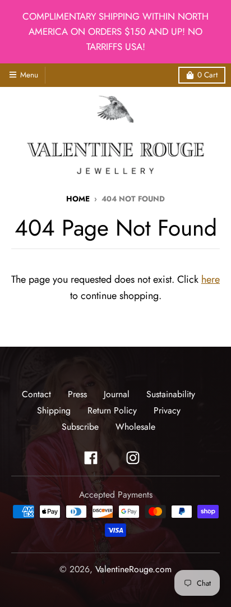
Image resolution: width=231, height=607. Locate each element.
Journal (117, 394)
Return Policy (112, 410)
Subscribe (80, 426)
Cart (207, 75)
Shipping (54, 410)
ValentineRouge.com (133, 569)
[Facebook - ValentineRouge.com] (91, 457)
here (210, 279)
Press (77, 394)
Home (78, 199)
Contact (36, 394)
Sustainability (170, 394)
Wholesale (135, 426)
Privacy (167, 410)
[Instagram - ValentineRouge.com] (133, 457)
